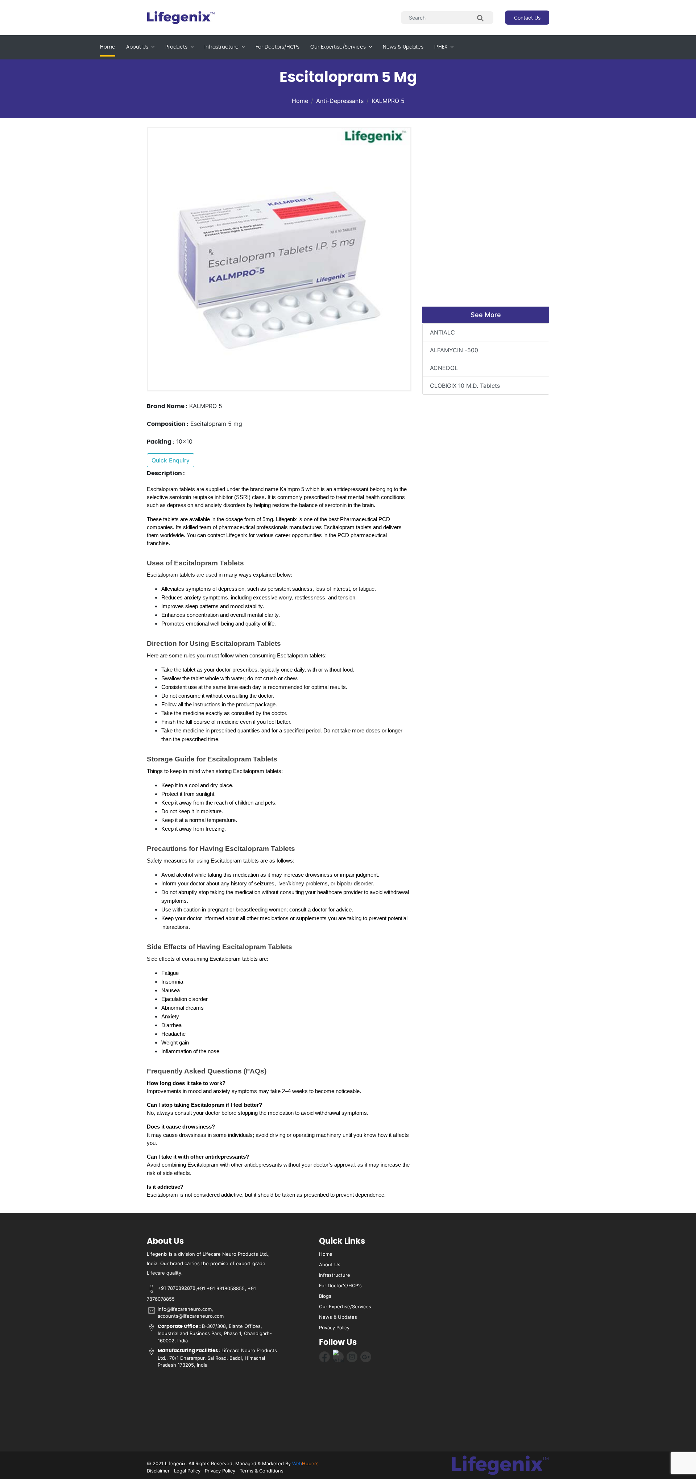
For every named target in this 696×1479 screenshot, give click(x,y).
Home (107, 47)
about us (138, 47)
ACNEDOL (444, 367)
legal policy (187, 1471)
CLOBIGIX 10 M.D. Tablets (465, 385)
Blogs (325, 1296)
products (177, 47)
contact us (527, 17)
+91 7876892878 (176, 1288)
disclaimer (158, 1471)
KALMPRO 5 (388, 100)
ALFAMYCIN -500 (454, 350)
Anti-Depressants (340, 100)
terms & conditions (261, 1471)
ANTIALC (442, 332)
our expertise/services (338, 47)
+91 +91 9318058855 (221, 1288)
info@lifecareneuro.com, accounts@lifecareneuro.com (191, 1312)
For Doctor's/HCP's (340, 1285)
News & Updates (338, 1317)
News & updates (403, 47)
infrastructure (222, 47)
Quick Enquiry (171, 460)
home (325, 1254)
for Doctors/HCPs (277, 47)
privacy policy (334, 1327)
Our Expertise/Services (345, 1306)
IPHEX (441, 47)
